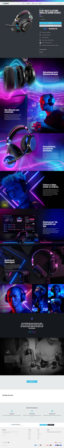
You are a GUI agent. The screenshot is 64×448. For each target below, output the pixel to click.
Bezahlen (29, 434)
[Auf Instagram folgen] (6, 442)
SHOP (23, 3)
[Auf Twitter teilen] (43, 54)
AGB (38, 436)
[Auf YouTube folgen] (8, 442)
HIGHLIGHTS (28, 3)
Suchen (29, 433)
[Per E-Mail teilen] (45, 54)
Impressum (38, 433)
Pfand (38, 431)
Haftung (38, 437)
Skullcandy (41, 8)
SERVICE (33, 3)
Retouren (29, 437)
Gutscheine (29, 431)
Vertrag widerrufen (50, 424)
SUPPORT (40, 3)
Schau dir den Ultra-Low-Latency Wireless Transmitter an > (11, 270)
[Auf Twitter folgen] (4, 442)
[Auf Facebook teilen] (41, 54)
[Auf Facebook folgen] (2, 442)
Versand (29, 436)
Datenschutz (39, 434)
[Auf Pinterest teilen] (44, 54)
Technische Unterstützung (43, 424)
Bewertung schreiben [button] (32, 381)
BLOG (36, 3)
